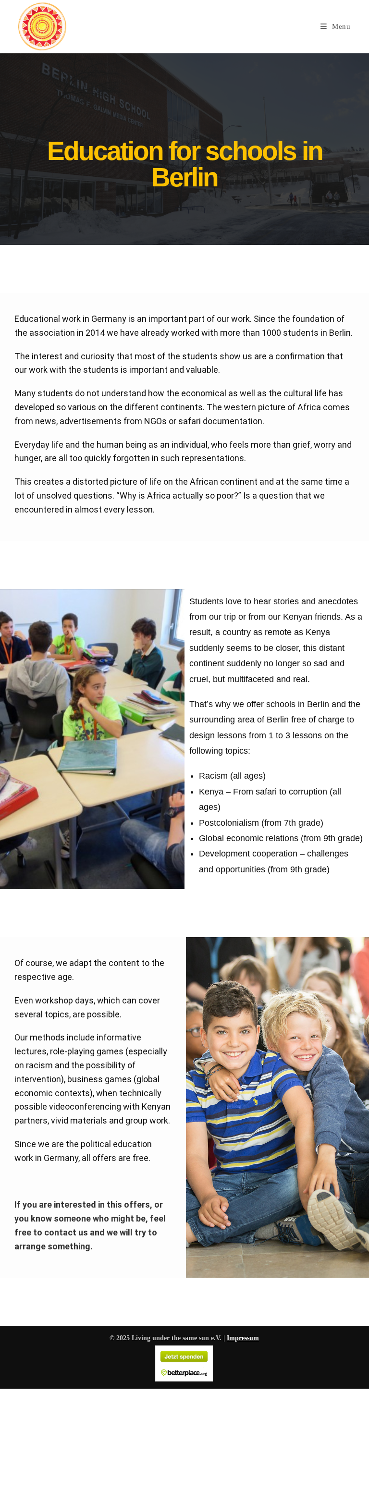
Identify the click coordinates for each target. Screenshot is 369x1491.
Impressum (243, 1338)
